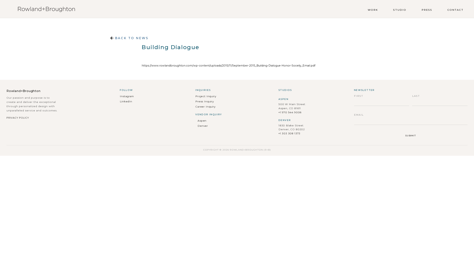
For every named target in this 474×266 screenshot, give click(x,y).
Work (373, 9)
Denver (203, 125)
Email (359, 114)
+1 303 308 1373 (289, 133)
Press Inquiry (204, 101)
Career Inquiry (205, 106)
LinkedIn (126, 101)
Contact (455, 9)
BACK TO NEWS (131, 38)
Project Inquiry (205, 96)
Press (427, 9)
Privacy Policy (17, 117)
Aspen (202, 120)
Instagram (127, 96)
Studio (399, 9)
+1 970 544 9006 (289, 112)
